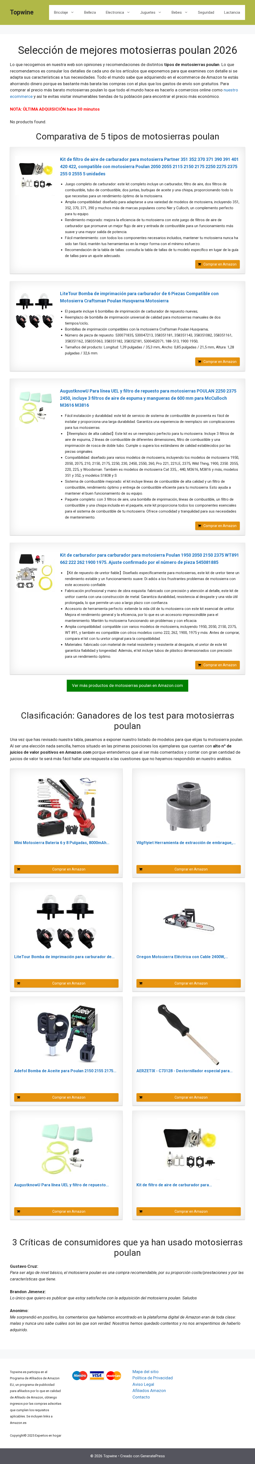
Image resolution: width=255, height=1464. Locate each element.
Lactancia (232, 12)
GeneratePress (152, 1456)
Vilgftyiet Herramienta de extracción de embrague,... (186, 842)
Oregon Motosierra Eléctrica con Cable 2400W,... (182, 956)
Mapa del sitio (145, 1371)
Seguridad (206, 12)
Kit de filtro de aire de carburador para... (174, 1185)
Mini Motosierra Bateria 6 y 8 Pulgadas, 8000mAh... (61, 842)
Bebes (177, 12)
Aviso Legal (143, 1384)
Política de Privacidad (152, 1377)
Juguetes (147, 12)
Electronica (115, 12)
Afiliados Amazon (149, 1390)
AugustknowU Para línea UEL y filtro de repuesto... (61, 1185)
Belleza (90, 12)
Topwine (22, 12)
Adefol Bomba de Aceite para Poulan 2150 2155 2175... (65, 1070)
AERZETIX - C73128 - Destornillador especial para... (184, 1070)
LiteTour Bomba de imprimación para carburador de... (64, 956)
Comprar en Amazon (220, 264)
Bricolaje (61, 12)
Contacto (141, 1397)
